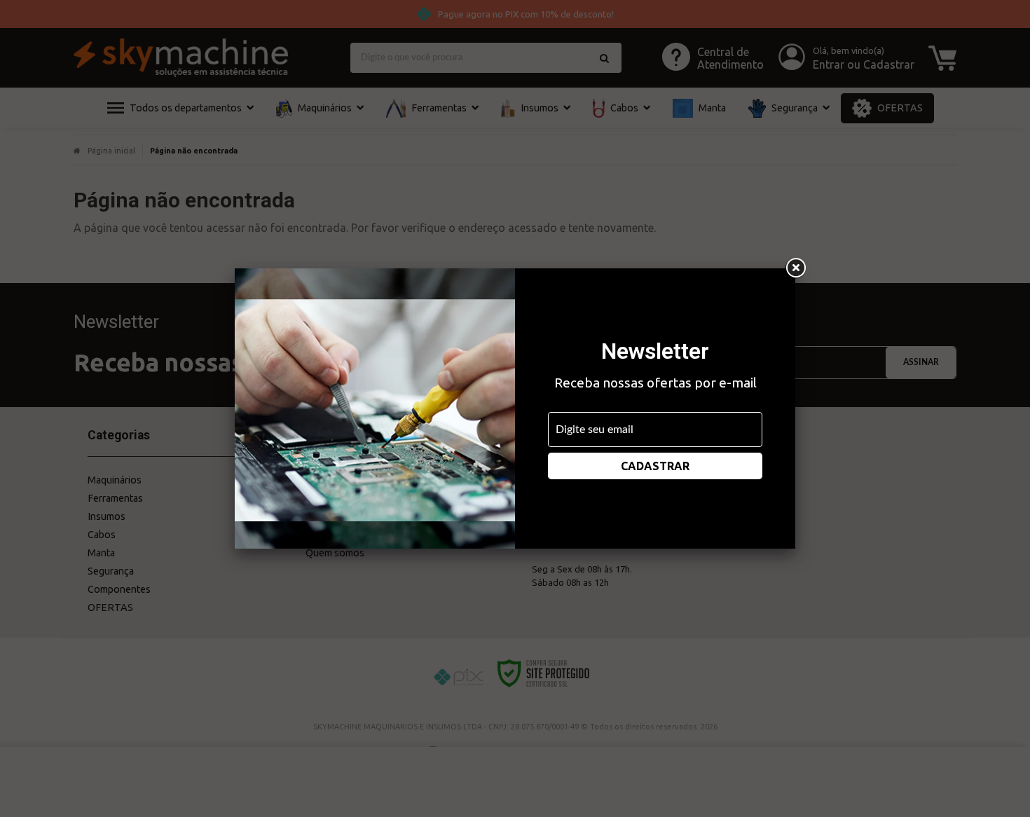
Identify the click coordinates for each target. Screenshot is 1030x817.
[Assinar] (655, 466)
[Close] (795, 268)
